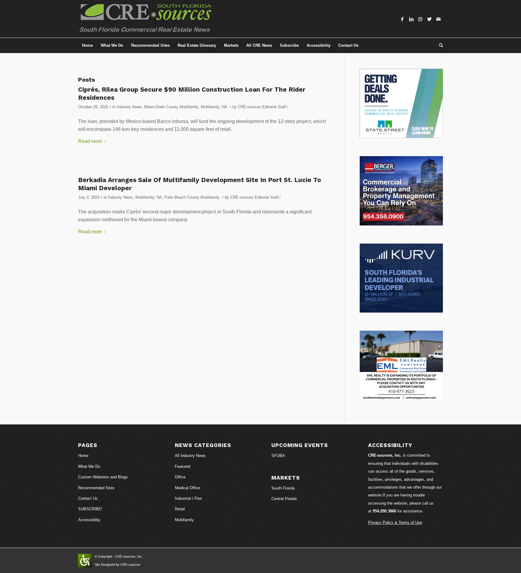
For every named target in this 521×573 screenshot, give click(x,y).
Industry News (129, 107)
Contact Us (88, 498)
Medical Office (187, 488)
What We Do (89, 466)
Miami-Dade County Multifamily (171, 107)
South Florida (283, 488)
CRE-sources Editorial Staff (262, 107)
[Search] (439, 45)
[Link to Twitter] (429, 19)
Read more (90, 141)
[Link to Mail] (438, 19)
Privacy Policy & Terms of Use (395, 522)
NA (224, 107)
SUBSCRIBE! (90, 509)
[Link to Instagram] (420, 19)
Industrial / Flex (188, 498)
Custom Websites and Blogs (103, 477)
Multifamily (210, 107)
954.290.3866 (384, 511)
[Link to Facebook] (402, 19)
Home (83, 455)
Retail (180, 509)
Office (180, 477)
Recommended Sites (96, 488)
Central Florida (284, 498)
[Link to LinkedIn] (411, 19)
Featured (182, 466)
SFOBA (278, 455)
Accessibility (89, 520)
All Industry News (190, 455)
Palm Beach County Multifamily (191, 197)
